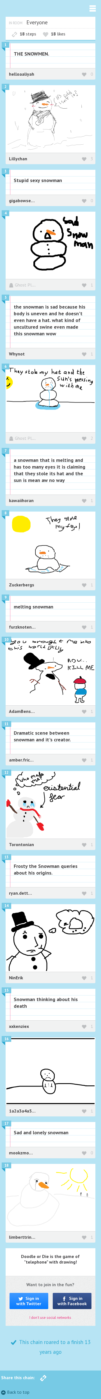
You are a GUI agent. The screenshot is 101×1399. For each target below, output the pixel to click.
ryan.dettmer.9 (24, 893)
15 (6, 990)
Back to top (18, 1392)
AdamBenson (22, 711)
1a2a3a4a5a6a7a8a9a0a (34, 1111)
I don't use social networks (50, 1317)
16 (6, 1039)
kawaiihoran (21, 500)
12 (6, 772)
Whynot (17, 354)
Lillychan (18, 158)
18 (6, 1165)
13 (6, 857)
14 (6, 905)
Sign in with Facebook (72, 1300)
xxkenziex (19, 1026)
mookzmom (21, 1153)
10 (6, 639)
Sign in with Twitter (28, 1300)
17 (6, 1123)
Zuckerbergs (21, 585)
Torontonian (21, 844)
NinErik (16, 977)
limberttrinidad (24, 1237)
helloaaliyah (21, 74)
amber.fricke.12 (25, 760)
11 (6, 724)
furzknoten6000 (25, 627)
